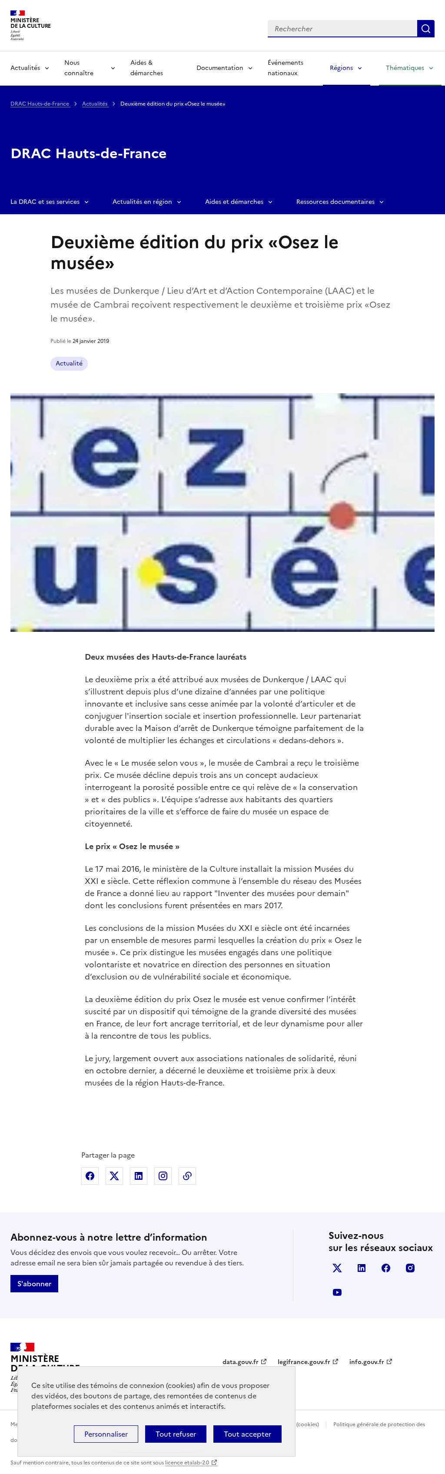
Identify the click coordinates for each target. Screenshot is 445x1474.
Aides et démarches (234, 201)
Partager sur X (114, 1176)
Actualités (25, 68)
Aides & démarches (146, 68)
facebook (386, 1268)
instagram (410, 1268)
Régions (341, 68)
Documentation (219, 68)
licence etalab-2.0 (187, 1463)
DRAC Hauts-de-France (40, 104)
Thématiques (405, 68)
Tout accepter (247, 1434)
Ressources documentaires (335, 201)
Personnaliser (106, 1434)
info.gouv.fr (366, 1362)
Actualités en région (142, 201)
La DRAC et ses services (45, 201)
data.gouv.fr (240, 1362)
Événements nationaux (285, 68)
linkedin (361, 1268)
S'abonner (34, 1283)
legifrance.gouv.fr (304, 1362)
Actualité (69, 363)
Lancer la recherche (426, 28)
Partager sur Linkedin (138, 1176)
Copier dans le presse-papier (187, 1176)
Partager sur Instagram (163, 1176)
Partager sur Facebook (90, 1176)
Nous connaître (78, 68)
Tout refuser (176, 1434)
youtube (337, 1292)
